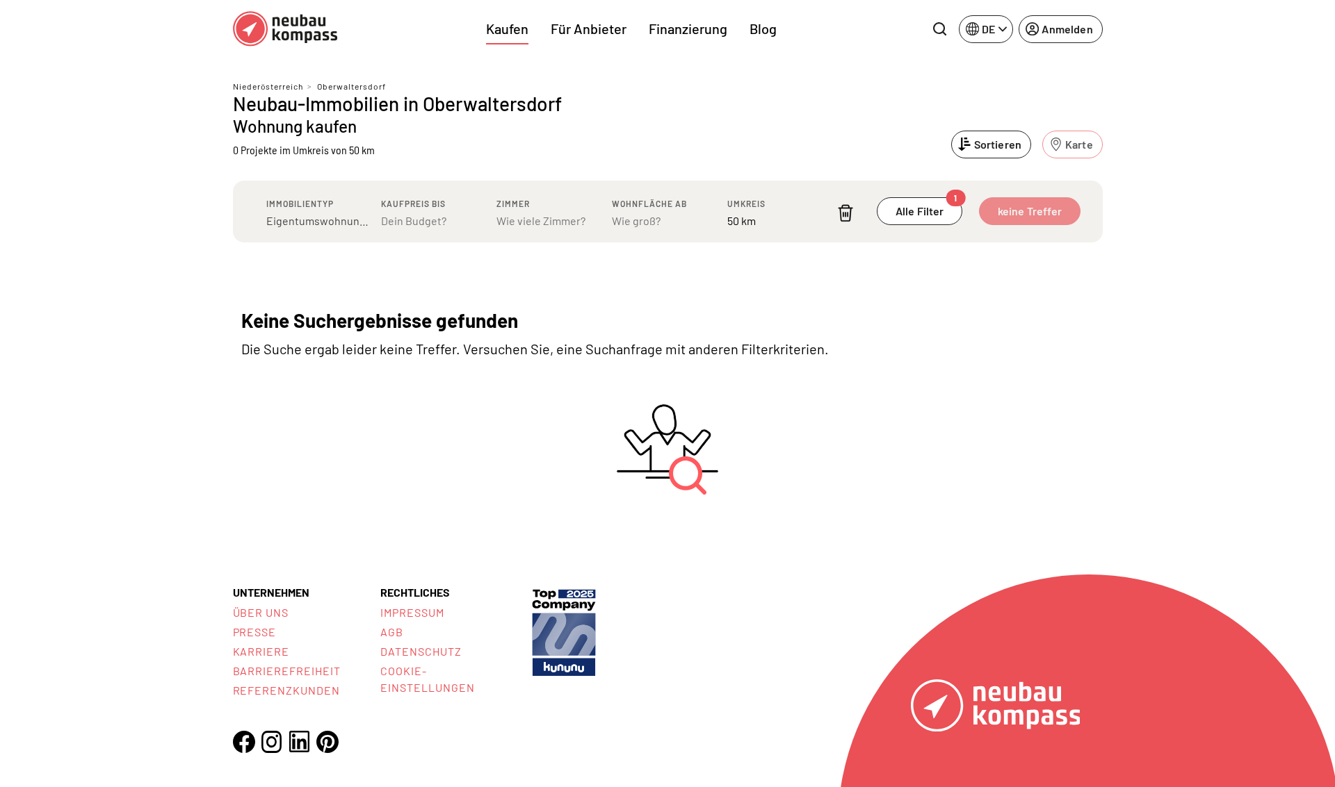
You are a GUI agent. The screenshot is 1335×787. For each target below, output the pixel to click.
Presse (255, 631)
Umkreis (746, 203)
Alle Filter (926, 207)
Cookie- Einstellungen (427, 679)
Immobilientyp (300, 203)
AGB (391, 631)
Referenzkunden (286, 690)
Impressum (412, 612)
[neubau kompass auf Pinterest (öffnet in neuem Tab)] (327, 742)
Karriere (261, 651)
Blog (763, 28)
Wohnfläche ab (649, 203)
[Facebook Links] (244, 742)
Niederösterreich (268, 86)
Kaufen (507, 28)
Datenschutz (421, 651)
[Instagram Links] (272, 742)
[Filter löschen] (845, 213)
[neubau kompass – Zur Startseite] (285, 29)
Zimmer (513, 203)
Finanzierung (688, 28)
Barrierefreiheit (287, 670)
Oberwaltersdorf (351, 86)
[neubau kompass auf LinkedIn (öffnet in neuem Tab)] (300, 741)
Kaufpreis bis (413, 203)
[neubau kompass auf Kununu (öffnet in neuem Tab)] (563, 631)
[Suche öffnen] (939, 29)
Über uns (261, 612)
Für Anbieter (588, 28)
